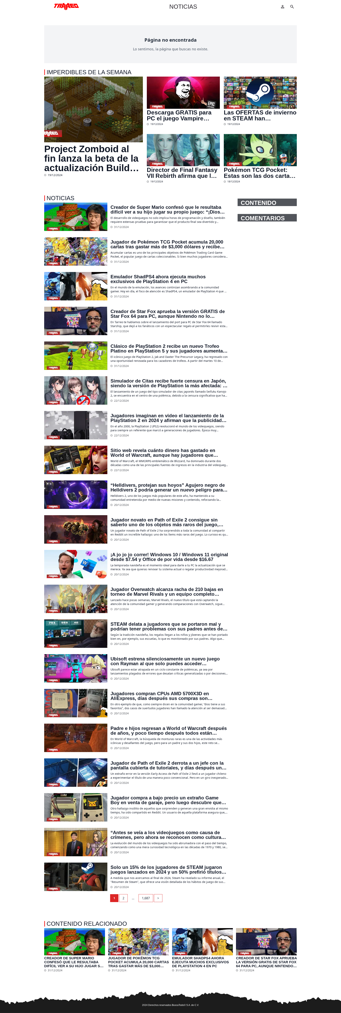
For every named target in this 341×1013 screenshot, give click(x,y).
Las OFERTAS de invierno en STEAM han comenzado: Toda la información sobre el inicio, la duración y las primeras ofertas (260, 115)
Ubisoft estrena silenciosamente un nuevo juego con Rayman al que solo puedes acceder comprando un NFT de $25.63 (165, 661)
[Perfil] (282, 6)
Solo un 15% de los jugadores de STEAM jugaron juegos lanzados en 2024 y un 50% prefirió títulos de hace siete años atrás (166, 869)
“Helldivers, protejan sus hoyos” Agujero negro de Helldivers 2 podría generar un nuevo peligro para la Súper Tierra (169, 487)
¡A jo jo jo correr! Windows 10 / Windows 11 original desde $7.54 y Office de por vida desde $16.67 (169, 557)
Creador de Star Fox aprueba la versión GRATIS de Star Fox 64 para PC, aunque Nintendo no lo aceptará (168, 314)
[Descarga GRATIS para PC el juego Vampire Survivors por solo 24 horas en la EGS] (183, 93)
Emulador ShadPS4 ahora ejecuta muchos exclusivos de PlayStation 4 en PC (158, 279)
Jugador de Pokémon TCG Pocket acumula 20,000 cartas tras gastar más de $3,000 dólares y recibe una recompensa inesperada (167, 244)
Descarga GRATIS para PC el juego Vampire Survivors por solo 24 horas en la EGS (179, 115)
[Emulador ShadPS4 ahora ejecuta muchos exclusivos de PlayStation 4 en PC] (75, 286)
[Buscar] (292, 6)
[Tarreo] (66, 6)
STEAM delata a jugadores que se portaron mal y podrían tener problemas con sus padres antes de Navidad (167, 626)
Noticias (183, 6)
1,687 (146, 898)
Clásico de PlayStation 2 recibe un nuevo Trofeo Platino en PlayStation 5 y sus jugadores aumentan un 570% (168, 348)
